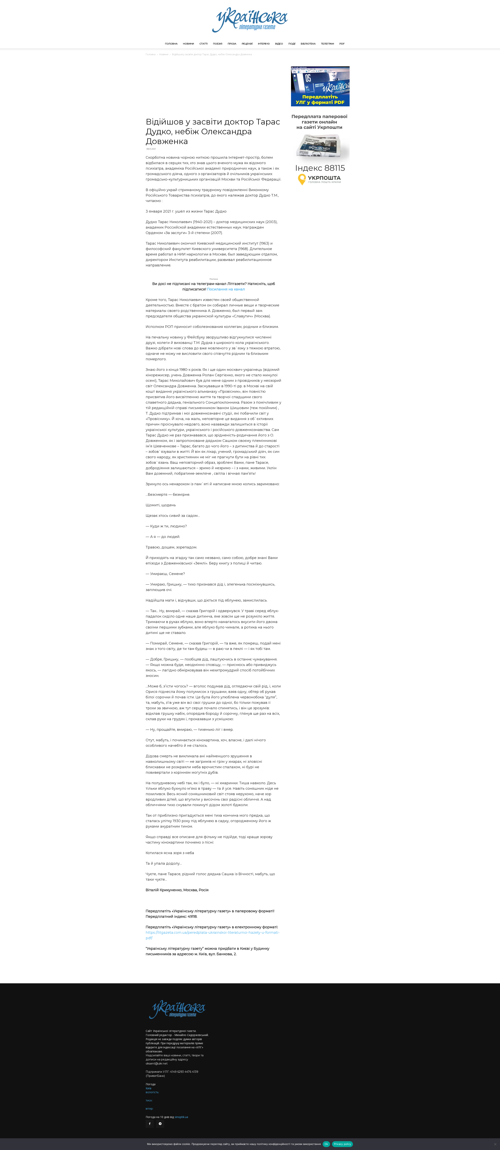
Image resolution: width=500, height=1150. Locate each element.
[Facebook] (150, 1124)
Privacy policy (342, 1144)
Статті (203, 43)
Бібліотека (308, 43)
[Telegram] (160, 1124)
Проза (232, 43)
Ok (326, 1144)
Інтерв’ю (264, 43)
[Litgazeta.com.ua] (250, 19)
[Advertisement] (214, 87)
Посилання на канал (226, 289)
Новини (188, 43)
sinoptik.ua (181, 1117)
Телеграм (327, 43)
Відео (279, 43)
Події (291, 43)
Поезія (217, 43)
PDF (342, 43)
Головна (171, 43)
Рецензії (247, 43)
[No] (495, 1144)
